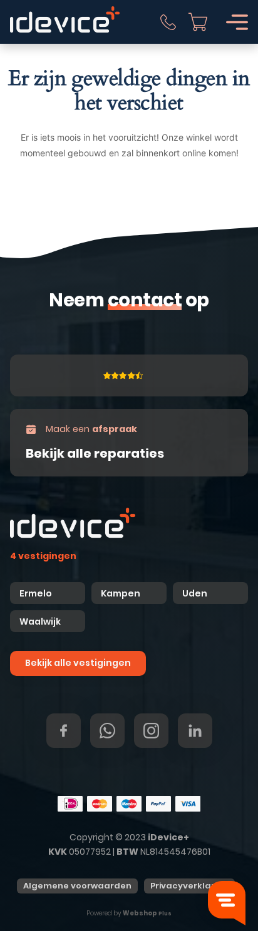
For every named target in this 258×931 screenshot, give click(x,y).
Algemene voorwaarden (77, 886)
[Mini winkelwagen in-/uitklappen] (197, 22)
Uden (194, 593)
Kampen (121, 593)
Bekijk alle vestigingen (78, 663)
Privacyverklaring (189, 886)
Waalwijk (40, 621)
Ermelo (35, 593)
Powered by (129, 913)
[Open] (237, 22)
